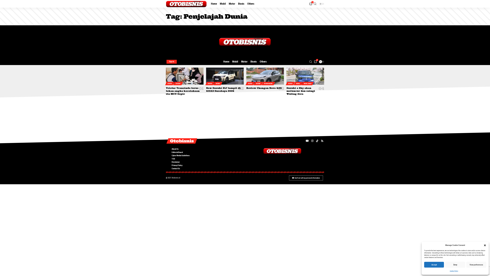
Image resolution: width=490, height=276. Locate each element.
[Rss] (322, 141)
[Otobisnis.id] (186, 4)
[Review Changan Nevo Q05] (265, 76)
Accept (434, 265)
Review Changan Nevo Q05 (264, 88)
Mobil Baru (307, 83)
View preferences (476, 265)
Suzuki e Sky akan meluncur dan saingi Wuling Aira (300, 91)
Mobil (298, 83)
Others (178, 83)
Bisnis (218, 83)
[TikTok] (317, 141)
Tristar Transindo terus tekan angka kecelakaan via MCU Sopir (183, 91)
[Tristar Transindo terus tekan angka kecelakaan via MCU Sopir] (185, 76)
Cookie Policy (454, 271)
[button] (485, 245)
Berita (170, 83)
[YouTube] (307, 141)
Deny (455, 265)
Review (258, 83)
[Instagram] (312, 141)
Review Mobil (268, 83)
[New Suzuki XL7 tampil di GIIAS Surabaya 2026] (225, 76)
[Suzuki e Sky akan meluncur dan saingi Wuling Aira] (305, 76)
